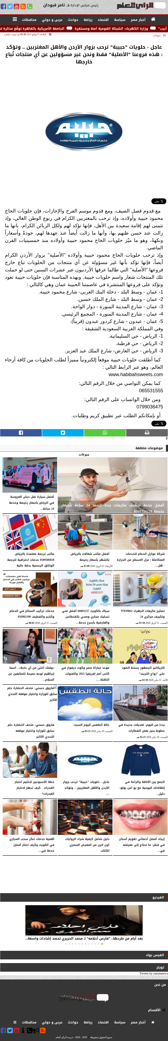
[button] (102, 944)
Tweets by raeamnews (153, 973)
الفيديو (158, 897)
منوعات (157, 35)
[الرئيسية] (153, 19)
